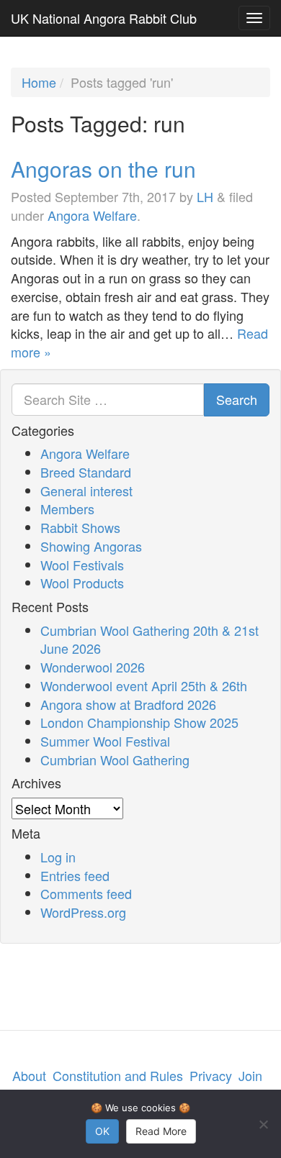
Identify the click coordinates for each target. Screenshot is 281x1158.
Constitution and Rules (118, 1075)
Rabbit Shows (80, 527)
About (29, 1075)
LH (205, 196)
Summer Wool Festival (105, 740)
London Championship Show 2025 (139, 722)
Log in (58, 856)
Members (67, 508)
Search (236, 399)
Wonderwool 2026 (92, 666)
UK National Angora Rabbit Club (104, 18)
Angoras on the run (103, 168)
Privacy (210, 1075)
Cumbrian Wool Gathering (114, 759)
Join (250, 1075)
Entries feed (75, 875)
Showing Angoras (91, 546)
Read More (161, 1131)
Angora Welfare (92, 215)
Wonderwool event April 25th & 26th (143, 685)
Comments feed (86, 893)
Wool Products (82, 582)
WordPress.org (83, 912)
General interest (86, 490)
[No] (263, 1124)
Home (39, 82)
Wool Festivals (82, 564)
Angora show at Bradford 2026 (128, 704)
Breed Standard (85, 471)
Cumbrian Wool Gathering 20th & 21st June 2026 (149, 639)
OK (102, 1131)
